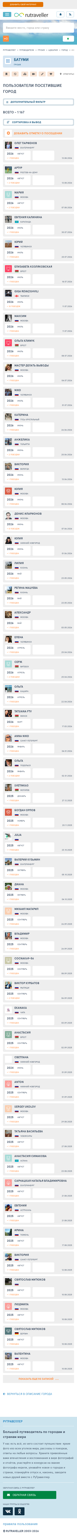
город (64, 50)
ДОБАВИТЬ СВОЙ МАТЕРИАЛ (23, 4)
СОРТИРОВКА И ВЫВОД (26, 122)
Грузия (41, 50)
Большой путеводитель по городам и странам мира (34, 1434)
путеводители (26, 50)
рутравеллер (9, 50)
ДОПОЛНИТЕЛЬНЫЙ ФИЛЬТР (27, 102)
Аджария (53, 50)
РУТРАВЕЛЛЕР (13, 1421)
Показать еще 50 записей (36, 1379)
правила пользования (20, 1523)
